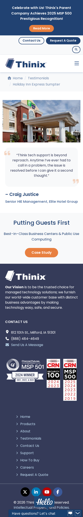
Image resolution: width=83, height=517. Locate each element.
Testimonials (38, 78)
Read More (41, 28)
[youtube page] (47, 492)
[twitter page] (25, 492)
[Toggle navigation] (75, 63)
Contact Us (31, 40)
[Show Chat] (70, 513)
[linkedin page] (36, 492)
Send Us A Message (27, 344)
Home (17, 78)
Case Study (41, 252)
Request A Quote (63, 40)
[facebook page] (57, 492)
